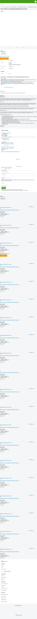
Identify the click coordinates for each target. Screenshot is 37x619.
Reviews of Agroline (4, 588)
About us (2, 565)
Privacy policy (3, 585)
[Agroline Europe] (6, 1)
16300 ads (6, 134)
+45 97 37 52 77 (11, 148)
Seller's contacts (3, 569)
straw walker (11, 60)
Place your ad (3, 255)
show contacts (29, 79)
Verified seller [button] (5, 133)
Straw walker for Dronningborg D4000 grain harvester (9, 245)
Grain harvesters (2, 196)
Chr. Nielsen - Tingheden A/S (5, 132)
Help (2, 567)
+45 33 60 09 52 (11, 143)
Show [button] (8, 143)
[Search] (36, 5)
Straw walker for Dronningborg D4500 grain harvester (9, 551)
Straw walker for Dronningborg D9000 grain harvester (9, 372)
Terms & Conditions (4, 583)
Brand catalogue (3, 590)
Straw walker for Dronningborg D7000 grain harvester (9, 227)
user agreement (20, 189)
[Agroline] (3, 7)
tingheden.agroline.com (5, 138)
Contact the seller (4, 58)
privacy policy (14, 189)
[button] (35, 1)
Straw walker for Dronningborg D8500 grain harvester (9, 320)
